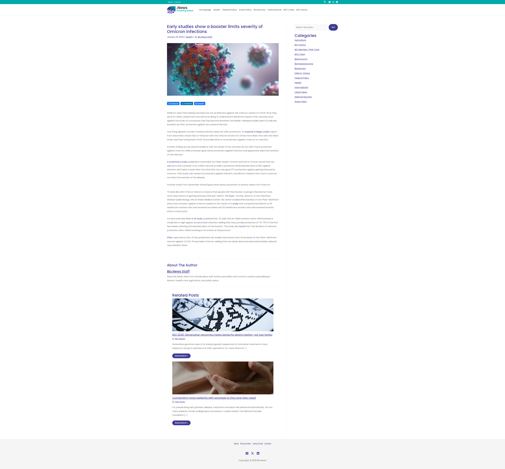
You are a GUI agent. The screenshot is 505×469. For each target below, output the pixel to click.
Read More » (181, 355)
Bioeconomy (301, 59)
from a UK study (194, 218)
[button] (325, 2)
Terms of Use (258, 443)
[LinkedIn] (337, 2)
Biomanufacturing (304, 63)
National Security (303, 96)
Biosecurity (300, 68)
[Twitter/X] (333, 2)
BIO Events (300, 44)
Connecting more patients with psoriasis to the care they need (214, 398)
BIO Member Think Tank (307, 49)
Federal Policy (302, 78)
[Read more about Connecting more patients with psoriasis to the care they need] (222, 377)
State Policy (301, 101)
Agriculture (300, 40)
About (236, 443)
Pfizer (170, 237)
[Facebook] (330, 2)
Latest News (301, 92)
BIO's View (300, 54)
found (242, 226)
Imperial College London (257, 131)
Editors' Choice (302, 73)
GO (333, 27)
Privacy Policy (245, 443)
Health (189, 37)
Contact (267, 443)
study (235, 203)
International (301, 87)
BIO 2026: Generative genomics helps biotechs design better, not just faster (222, 335)
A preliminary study (177, 161)
